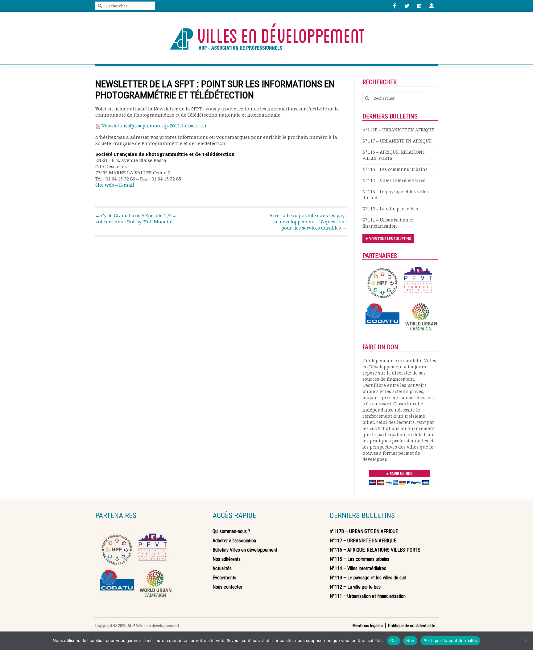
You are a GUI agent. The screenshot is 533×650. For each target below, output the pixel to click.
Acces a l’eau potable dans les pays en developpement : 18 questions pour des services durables (308, 221)
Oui (393, 640)
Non (410, 640)
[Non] (525, 641)
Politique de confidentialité (450, 640)
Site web (104, 185)
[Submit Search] (100, 6)
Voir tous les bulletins (390, 239)
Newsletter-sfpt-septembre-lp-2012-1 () (153, 125)
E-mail (126, 185)
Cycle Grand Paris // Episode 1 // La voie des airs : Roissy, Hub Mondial (136, 218)
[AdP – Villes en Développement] (266, 38)
